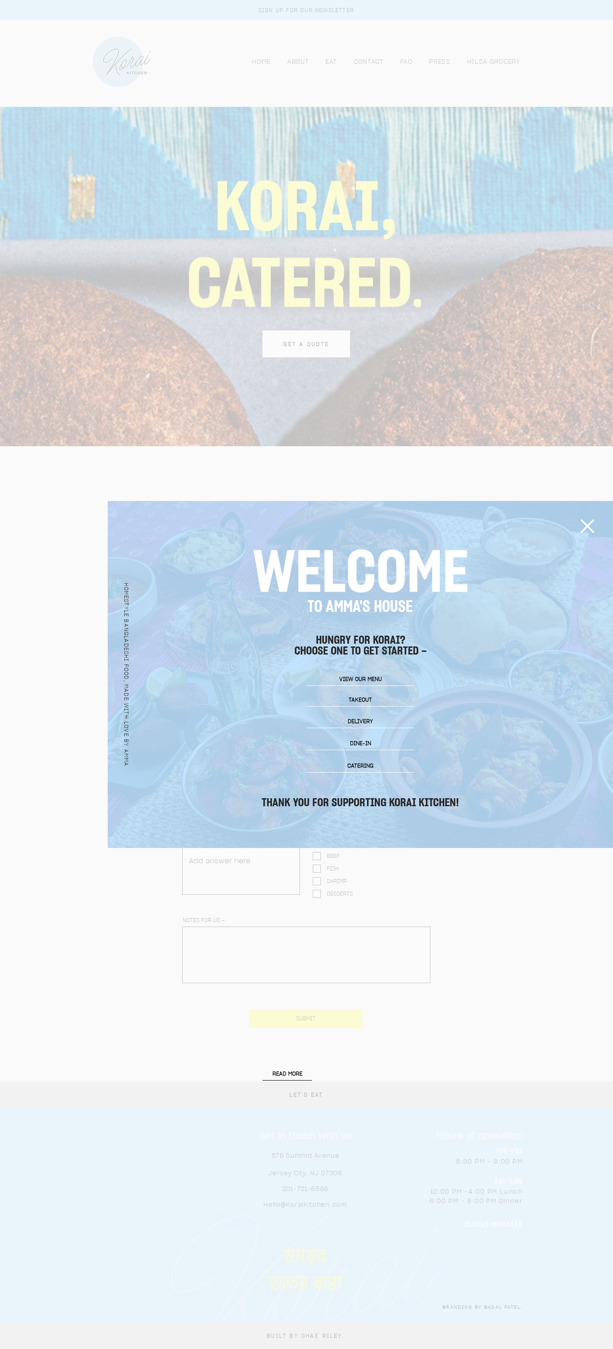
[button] (587, 526)
